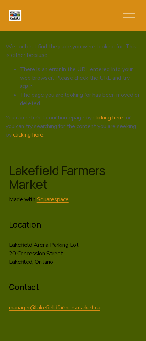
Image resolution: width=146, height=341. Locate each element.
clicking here (108, 118)
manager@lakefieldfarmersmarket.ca (54, 307)
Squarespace (53, 199)
